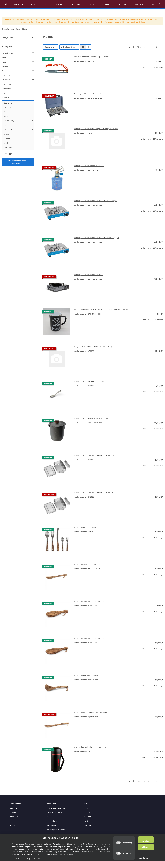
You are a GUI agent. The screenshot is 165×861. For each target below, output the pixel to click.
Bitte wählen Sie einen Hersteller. (16, 162)
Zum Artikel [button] (149, 106)
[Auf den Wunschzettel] (66, 59)
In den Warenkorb (149, 82)
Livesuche (13, 808)
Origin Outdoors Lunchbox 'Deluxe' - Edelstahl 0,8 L (95, 455)
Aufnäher (6, 71)
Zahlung (12, 821)
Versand (12, 825)
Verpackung (51, 825)
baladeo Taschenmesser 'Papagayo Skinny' (91, 57)
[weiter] (161, 47)
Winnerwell (6, 89)
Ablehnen (145, 847)
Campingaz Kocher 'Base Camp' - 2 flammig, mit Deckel (96, 128)
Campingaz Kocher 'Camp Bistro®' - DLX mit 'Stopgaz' (95, 200)
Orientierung (9, 121)
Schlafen (7, 134)
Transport (8, 130)
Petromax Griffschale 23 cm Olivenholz (89, 601)
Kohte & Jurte (7, 53)
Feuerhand (6, 84)
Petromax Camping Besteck (85, 527)
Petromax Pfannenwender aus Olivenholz (91, 712)
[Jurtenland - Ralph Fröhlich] (6, 4)
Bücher (7, 139)
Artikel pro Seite (68, 47)
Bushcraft (6, 75)
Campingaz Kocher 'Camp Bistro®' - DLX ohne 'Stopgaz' (96, 237)
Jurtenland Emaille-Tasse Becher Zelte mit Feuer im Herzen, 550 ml (101, 309)
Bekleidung (6, 66)
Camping (7, 107)
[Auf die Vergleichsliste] (60, 59)
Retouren (12, 812)
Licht (6, 125)
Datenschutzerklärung (21, 858)
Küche (6, 112)
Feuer (4, 62)
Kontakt (87, 812)
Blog (86, 808)
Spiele (6, 143)
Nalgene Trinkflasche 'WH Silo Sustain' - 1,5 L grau (94, 346)
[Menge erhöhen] (161, 75)
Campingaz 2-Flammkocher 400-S (87, 94)
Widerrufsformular (54, 812)
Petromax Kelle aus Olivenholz (86, 675)
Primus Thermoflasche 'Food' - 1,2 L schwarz (92, 747)
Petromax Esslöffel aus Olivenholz (87, 564)
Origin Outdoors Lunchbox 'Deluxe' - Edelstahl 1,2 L (95, 492)
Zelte (4, 57)
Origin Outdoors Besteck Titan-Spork (89, 381)
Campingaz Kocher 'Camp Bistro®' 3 (88, 274)
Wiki (86, 821)
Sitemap (87, 817)
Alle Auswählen (146, 839)
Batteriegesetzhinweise (56, 829)
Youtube (87, 825)
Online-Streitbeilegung (56, 808)
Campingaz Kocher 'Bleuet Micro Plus (89, 166)
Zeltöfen (5, 93)
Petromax (6, 80)
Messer (7, 116)
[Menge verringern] (138, 75)
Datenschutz (52, 821)
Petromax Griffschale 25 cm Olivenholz (89, 638)
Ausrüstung (6, 98)
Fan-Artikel (8, 147)
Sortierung (49, 47)
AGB (48, 817)
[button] (83, 47)
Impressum (13, 817)
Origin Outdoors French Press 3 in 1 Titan (91, 418)
